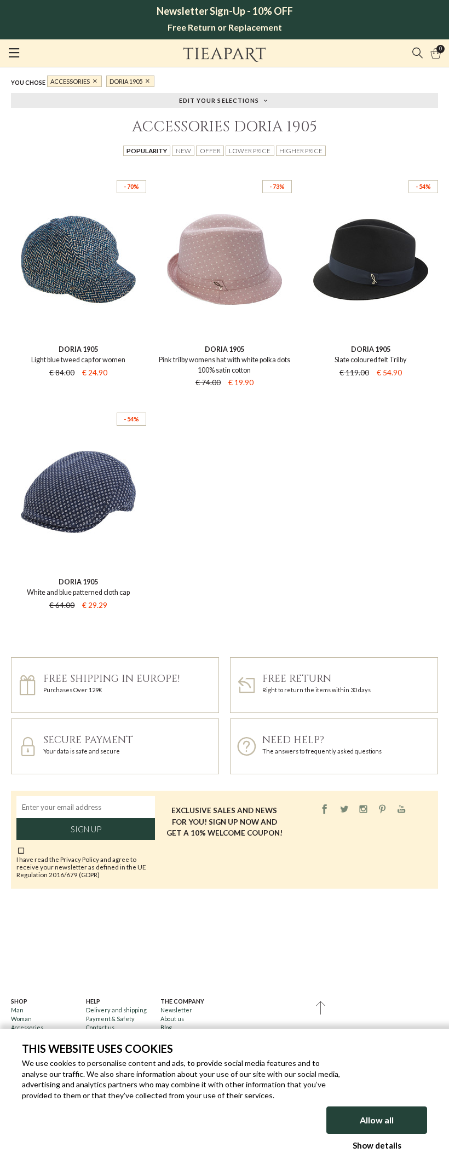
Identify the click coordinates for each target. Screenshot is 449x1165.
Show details (377, 1145)
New (183, 150)
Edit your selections (219, 99)
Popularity (146, 150)
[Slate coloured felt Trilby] (370, 171)
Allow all (377, 1120)
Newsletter (176, 1009)
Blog (166, 1027)
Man (17, 1009)
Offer (210, 150)
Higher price (301, 150)
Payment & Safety (110, 1018)
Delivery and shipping (116, 1009)
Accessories (70, 81)
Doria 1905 (126, 81)
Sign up (86, 829)
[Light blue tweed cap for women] (78, 171)
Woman (21, 1018)
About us (172, 1018)
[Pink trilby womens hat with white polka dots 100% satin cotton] (224, 171)
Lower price (249, 150)
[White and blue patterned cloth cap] (78, 404)
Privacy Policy (79, 859)
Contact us (100, 1027)
